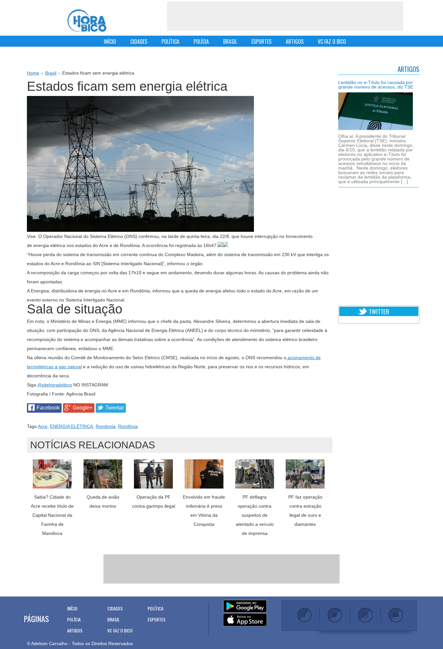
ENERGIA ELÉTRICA (71, 426)
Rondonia (105, 426)
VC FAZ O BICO (332, 41)
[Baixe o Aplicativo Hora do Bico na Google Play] (245, 606)
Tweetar (114, 407)
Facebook (48, 407)
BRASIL (230, 41)
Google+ (82, 407)
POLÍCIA (201, 41)
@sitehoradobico (54, 384)
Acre (42, 426)
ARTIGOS (295, 41)
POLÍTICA (170, 41)
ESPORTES (261, 41)
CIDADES (138, 41)
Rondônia (128, 426)
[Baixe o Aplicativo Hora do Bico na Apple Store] (245, 620)
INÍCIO (110, 41)
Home (33, 73)
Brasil (50, 73)
